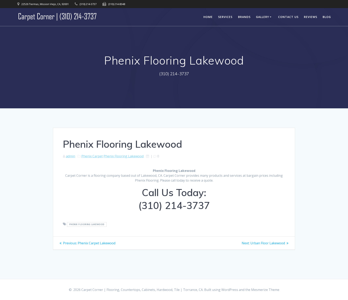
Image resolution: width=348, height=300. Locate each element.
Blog (327, 17)
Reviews (310, 17)
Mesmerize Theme (265, 289)
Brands (244, 17)
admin (70, 156)
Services (225, 17)
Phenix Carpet (92, 156)
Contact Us (288, 17)
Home (208, 17)
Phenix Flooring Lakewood (124, 156)
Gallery (262, 17)
